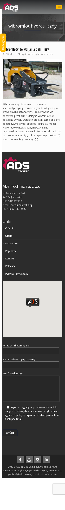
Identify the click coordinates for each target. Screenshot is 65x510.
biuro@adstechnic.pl (22, 205)
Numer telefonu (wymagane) (19, 359)
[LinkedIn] (46, 459)
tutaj (18, 419)
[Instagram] (37, 459)
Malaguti (22, 54)
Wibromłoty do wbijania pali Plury (26, 49)
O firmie (9, 228)
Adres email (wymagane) (16, 345)
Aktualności (11, 54)
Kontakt (9, 258)
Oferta (8, 235)
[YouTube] (29, 459)
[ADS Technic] (10, 7)
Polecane (10, 266)
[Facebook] (20, 459)
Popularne (11, 251)
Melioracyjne (34, 54)
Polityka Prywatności (16, 273)
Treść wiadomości (13, 373)
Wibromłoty (47, 54)
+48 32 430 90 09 (16, 208)
